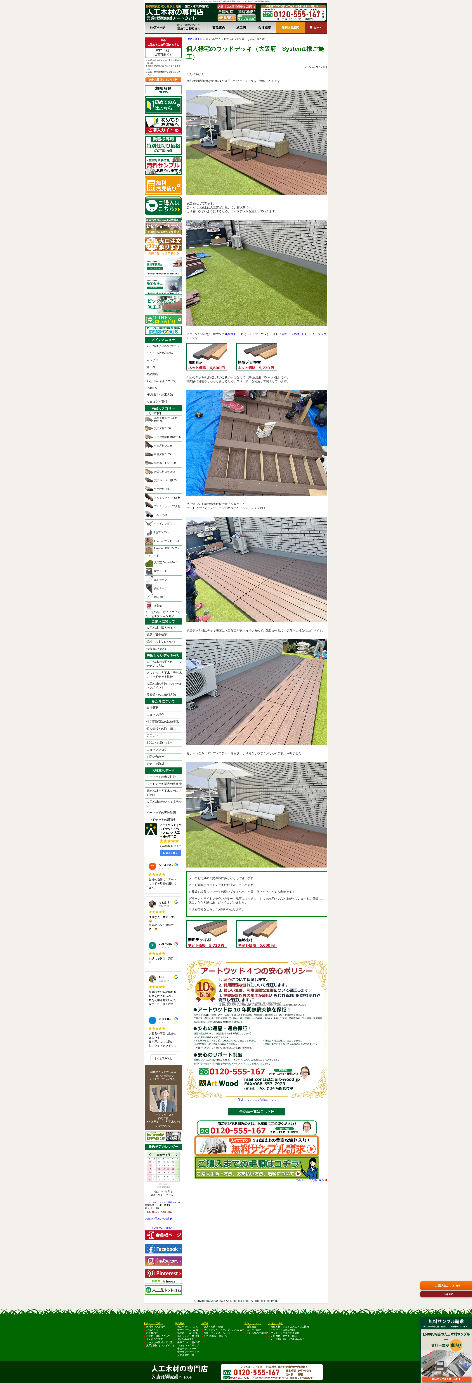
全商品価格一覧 (185, 1354)
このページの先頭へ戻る (310, 1180)
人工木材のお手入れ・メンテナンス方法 (164, 663)
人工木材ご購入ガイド (161, 627)
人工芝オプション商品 (159, 616)
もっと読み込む (163, 1058)
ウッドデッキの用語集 (161, 819)
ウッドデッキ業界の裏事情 (164, 783)
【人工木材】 (154, 413)
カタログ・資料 (156, 401)
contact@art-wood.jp (158, 1218)
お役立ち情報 (275, 1323)
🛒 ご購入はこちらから (446, 1285)
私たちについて (252, 1323)
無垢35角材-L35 (185, 1339)
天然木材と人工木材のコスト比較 (164, 792)
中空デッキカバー (187, 1348)
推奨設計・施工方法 (159, 394)
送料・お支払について (161, 641)
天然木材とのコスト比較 (284, 1336)
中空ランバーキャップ (189, 1351)
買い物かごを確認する (163, 1227)
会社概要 (264, 28)
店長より (152, 360)
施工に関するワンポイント (160, 1345)
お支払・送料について (158, 1336)
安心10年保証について (161, 381)
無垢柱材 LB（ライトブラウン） (247, 334)
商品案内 (218, 28)
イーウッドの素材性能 (161, 776)
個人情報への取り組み (161, 728)
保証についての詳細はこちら (257, 1099)
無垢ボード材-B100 (187, 1333)
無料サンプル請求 (155, 1326)
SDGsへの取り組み (159, 742)
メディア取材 (155, 763)
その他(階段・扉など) (215, 1336)
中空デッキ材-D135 (187, 1329)
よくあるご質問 (154, 1339)
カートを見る (446, 1294)
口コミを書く (170, 852)
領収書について (156, 648)
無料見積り (290, 28)
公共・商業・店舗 (213, 1326)
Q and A (151, 387)
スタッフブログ (156, 749)
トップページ (157, 28)
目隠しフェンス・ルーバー (218, 1333)
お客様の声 (152, 1333)
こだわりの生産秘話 (159, 353)
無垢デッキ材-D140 (187, 1326)
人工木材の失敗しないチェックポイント (164, 685)
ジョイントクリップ (188, 1345)
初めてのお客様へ (188, 28)
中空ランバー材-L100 (188, 1342)
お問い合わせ (155, 756)
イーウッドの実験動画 (161, 812)
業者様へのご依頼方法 (161, 694)
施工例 (241, 28)
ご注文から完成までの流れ (160, 1342)
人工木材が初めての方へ (162, 346)
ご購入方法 (152, 1329)
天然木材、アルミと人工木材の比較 (290, 1326)
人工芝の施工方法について (162, 612)
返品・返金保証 (156, 634)
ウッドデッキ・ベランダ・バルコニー (224, 1329)
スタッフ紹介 (155, 714)
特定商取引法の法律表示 (162, 721)
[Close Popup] (469, 1314)
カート (316, 28)
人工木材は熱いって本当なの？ (164, 803)
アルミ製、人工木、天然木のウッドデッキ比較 (164, 674)
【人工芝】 (152, 556)
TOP (189, 39)
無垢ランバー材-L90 (188, 1336)
